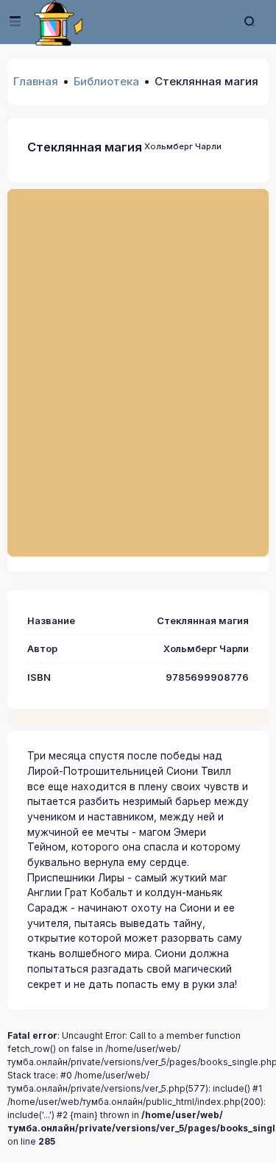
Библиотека (106, 81)
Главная (35, 81)
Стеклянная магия (84, 147)
